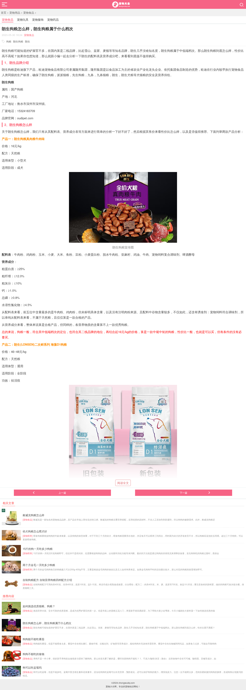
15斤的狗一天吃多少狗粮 (38, 549)
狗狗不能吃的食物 (33, 654)
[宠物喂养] (27, 535)
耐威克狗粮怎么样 (33, 515)
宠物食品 (28, 12)
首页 (3, 12)
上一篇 (62, 492)
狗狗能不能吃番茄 (33, 639)
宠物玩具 (22, 19)
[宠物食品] (27, 519)
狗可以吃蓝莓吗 (32, 667)
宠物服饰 (38, 19)
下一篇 (183, 492)
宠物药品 (53, 19)
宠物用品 (14, 12)
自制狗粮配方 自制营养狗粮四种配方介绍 (47, 580)
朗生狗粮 (18, 41)
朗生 (27, 41)
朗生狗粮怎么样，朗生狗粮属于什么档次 (47, 623)
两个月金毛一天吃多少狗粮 (39, 565)
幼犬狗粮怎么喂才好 (35, 531)
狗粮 (8, 41)
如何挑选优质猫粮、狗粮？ (39, 606)
